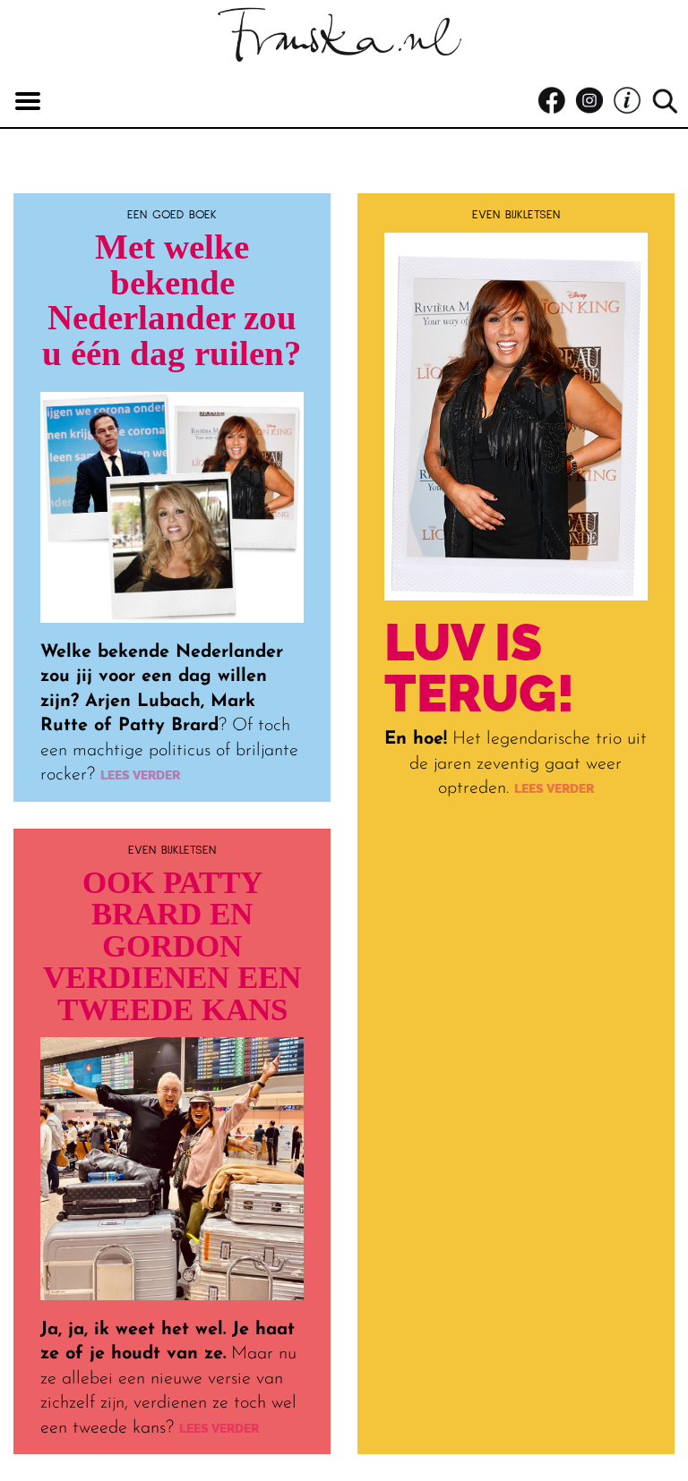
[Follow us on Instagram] (594, 101)
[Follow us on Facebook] (556, 101)
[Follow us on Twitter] (631, 101)
